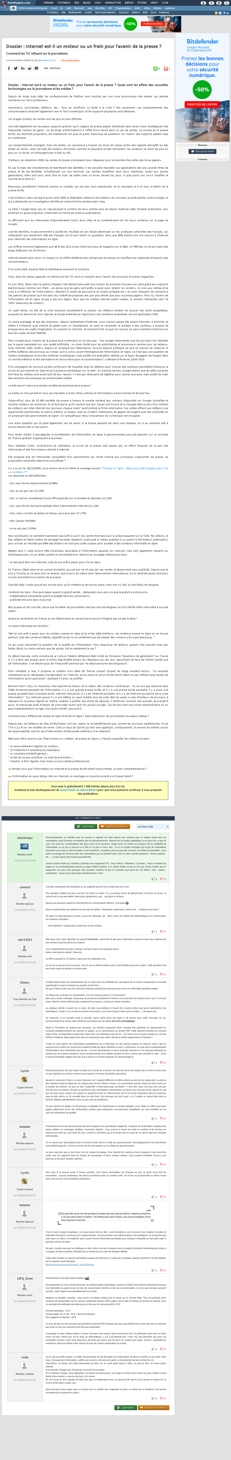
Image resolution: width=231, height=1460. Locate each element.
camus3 (24, 887)
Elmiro (24, 982)
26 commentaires (70, 60)
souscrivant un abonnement (78, 790)
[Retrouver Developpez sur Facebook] (224, 13)
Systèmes (170, 8)
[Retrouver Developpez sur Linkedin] (227, 13)
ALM (68, 8)
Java (90, 8)
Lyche (25, 1070)
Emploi (129, 2)
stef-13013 (25, 939)
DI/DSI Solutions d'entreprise (32, 8)
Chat (97, 2)
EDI (110, 8)
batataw (24, 1126)
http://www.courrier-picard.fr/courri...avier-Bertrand (70, 1264)
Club (165, 2)
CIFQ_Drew (25, 1278)
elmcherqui (24, 837)
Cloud (54, 8)
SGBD (137, 8)
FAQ (76, 2)
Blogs (86, 2)
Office (147, 8)
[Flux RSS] (216, 13)
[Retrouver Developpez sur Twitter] (220, 13)
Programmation (123, 8)
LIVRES (88, 12)
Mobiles (158, 8)
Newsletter (113, 2)
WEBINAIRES (75, 12)
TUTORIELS (52, 12)
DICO (153, 12)
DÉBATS (136, 12)
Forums (48, 2)
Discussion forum (204, 151)
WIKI (145, 12)
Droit (154, 2)
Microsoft (79, 8)
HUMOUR (164, 12)
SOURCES (124, 12)
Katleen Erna (49, 60)
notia (24, 1357)
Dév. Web (100, 8)
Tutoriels (63, 2)
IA (61, 8)
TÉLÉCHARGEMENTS (105, 12)
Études (142, 2)
